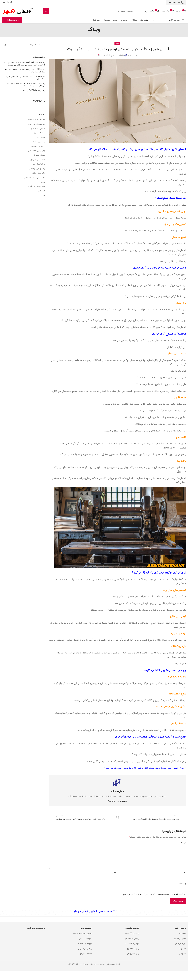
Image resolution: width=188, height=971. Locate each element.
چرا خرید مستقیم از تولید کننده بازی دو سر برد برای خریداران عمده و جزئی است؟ (26, 84)
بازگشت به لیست (117, 817)
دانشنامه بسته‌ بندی (37, 160)
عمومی (42, 182)
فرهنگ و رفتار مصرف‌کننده (35, 186)
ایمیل (113, 872)
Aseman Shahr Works (36, 119)
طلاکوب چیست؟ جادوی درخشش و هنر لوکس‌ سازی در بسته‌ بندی (24, 77)
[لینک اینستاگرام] (7, 3)
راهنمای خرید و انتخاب (37, 168)
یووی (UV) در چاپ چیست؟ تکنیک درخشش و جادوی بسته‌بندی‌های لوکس (25, 70)
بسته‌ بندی (104, 163)
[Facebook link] (11, 3)
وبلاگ (117, 43)
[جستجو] (46, 11)
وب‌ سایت (182, 883)
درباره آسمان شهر (39, 164)
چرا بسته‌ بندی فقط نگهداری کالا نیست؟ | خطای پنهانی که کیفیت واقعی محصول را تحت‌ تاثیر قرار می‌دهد (24, 63)
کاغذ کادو (41, 191)
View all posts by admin (117, 801)
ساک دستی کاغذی (38, 173)
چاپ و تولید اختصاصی (36, 151)
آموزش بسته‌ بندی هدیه (36, 124)
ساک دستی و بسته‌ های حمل (34, 177)
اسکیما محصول (39, 133)
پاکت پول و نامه (39, 142)
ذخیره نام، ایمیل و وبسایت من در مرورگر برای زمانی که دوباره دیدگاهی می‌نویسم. (153, 894)
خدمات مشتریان (39, 155)
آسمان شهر (74, 170)
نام (184, 872)
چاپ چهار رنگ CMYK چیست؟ (33, 90)
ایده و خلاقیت (40, 137)
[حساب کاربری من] (145, 11)
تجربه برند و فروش (38, 146)
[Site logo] (18, 11)
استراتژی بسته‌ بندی (38, 128)
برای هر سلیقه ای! (12, 20)
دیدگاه (183, 842)
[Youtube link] (4, 3)
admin (121, 55)
